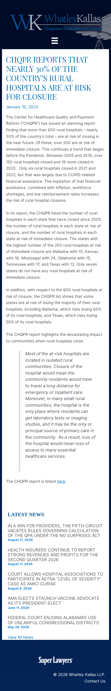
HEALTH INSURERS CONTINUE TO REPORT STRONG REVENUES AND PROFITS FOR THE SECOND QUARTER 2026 (53, 554)
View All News (20, 637)
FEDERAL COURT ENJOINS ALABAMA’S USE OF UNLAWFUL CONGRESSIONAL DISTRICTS (53, 620)
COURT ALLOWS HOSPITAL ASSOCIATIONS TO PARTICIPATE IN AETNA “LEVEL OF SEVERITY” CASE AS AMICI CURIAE (55, 578)
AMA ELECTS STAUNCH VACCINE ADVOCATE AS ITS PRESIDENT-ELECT (53, 601)
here (61, 481)
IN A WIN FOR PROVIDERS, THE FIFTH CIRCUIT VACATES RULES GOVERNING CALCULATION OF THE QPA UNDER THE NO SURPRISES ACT (55, 530)
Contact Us (95, 681)
